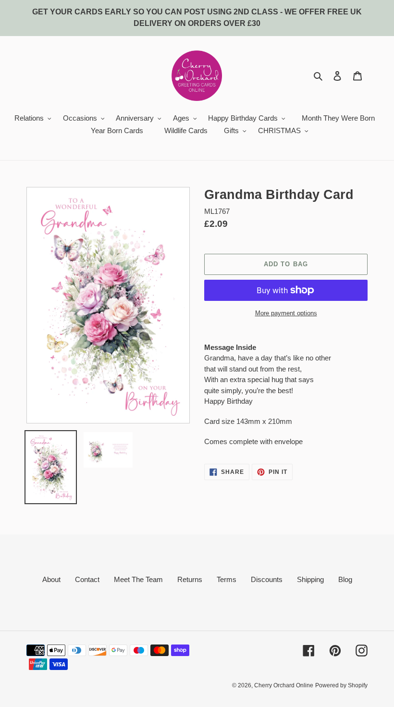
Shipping (310, 579)
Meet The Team (138, 579)
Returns (189, 579)
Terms (226, 579)
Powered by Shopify (341, 685)
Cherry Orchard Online (283, 685)
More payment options (286, 313)
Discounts (267, 579)
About (51, 579)
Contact (87, 579)
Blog (345, 579)
